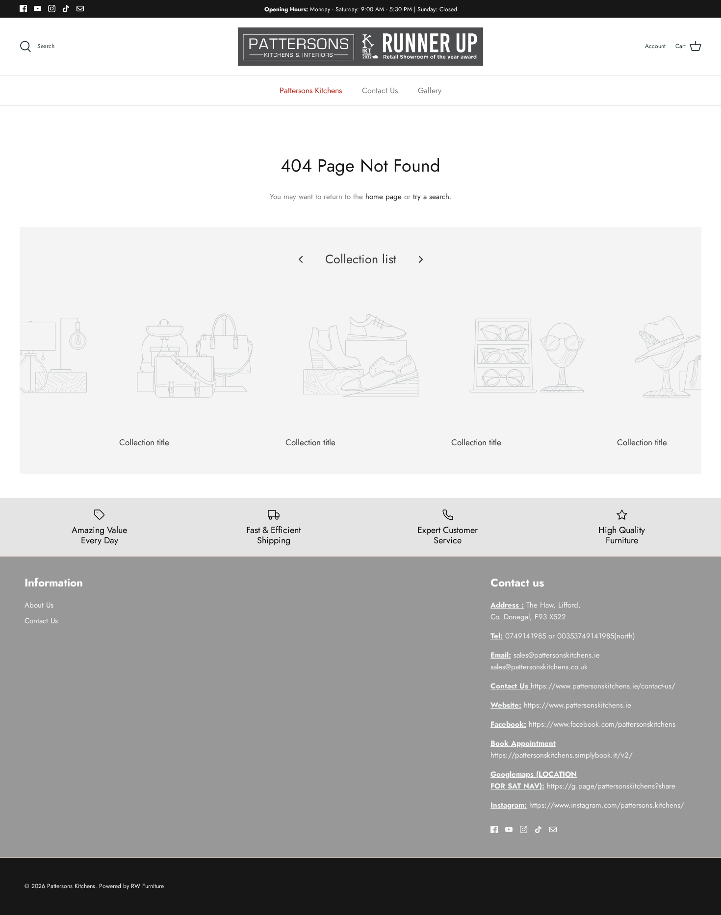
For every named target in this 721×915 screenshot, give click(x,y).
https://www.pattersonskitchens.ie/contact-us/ (603, 686)
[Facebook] (23, 8)
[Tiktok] (66, 8)
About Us (39, 605)
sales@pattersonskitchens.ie (335, 9)
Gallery (429, 90)
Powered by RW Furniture (131, 886)
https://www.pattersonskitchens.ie (577, 705)
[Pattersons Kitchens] (360, 46)
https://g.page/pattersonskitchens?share (611, 786)
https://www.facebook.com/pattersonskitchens (602, 724)
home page (383, 196)
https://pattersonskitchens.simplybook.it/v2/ (561, 755)
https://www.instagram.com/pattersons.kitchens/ (606, 805)
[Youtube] (37, 8)
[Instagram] (51, 8)
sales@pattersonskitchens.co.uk (539, 666)
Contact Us (380, 90)
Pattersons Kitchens (311, 90)
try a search (431, 196)
